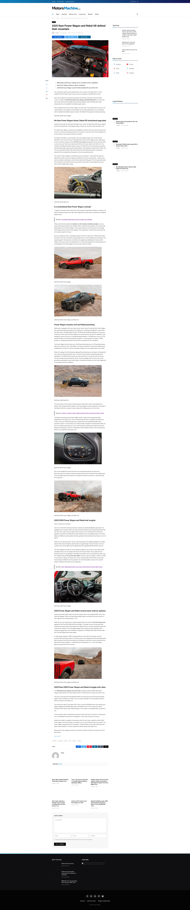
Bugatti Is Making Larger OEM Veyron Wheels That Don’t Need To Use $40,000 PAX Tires (99, 803)
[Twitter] (46, 87)
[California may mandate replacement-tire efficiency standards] (56, 873)
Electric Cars (73, 14)
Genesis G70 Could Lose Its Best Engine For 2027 (79, 801)
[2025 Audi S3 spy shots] (56, 865)
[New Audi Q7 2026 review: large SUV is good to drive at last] (125, 135)
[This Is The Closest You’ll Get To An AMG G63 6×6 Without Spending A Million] (80, 773)
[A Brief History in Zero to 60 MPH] (117, 52)
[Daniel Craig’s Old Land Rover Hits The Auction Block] (125, 112)
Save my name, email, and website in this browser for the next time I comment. (74, 839)
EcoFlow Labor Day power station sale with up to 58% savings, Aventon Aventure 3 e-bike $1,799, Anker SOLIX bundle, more (129, 33)
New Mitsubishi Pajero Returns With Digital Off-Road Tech (126, 167)
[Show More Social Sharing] (92, 37)
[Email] (46, 98)
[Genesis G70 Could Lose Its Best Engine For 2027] (80, 794)
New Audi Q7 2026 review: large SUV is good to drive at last (127, 145)
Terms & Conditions (70, 1)
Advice (97, 14)
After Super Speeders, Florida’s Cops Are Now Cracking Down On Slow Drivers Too (58, 803)
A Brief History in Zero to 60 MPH (129, 50)
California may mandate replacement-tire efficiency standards (68, 873)
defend (54, 740)
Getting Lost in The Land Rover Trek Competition (128, 43)
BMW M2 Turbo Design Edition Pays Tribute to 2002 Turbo (69, 881)
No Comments (72, 32)
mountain (60, 740)
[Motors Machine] (66, 8)
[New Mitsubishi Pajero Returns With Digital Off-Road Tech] (125, 158)
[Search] (137, 14)
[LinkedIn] (46, 91)
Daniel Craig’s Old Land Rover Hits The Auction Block (127, 122)
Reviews (90, 14)
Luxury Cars (82, 14)
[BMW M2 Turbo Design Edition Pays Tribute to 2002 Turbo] (56, 883)
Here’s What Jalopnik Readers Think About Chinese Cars (60, 780)
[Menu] (53, 14)
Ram (70, 740)
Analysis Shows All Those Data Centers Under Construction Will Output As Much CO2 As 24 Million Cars (99, 782)
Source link (57, 736)
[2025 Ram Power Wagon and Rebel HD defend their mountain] (80, 58)
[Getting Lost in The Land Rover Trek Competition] (117, 44)
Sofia (57, 32)
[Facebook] (46, 84)
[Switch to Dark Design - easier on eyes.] (137, 1)
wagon (79, 740)
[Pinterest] (46, 94)
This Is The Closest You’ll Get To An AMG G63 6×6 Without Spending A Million (79, 781)
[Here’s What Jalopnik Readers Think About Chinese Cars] (60, 773)
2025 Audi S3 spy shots (67, 863)
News (57, 14)
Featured (64, 14)
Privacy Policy (60, 1)
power (65, 740)
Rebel (74, 740)
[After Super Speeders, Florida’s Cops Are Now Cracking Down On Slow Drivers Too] (60, 794)
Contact (54, 1)
